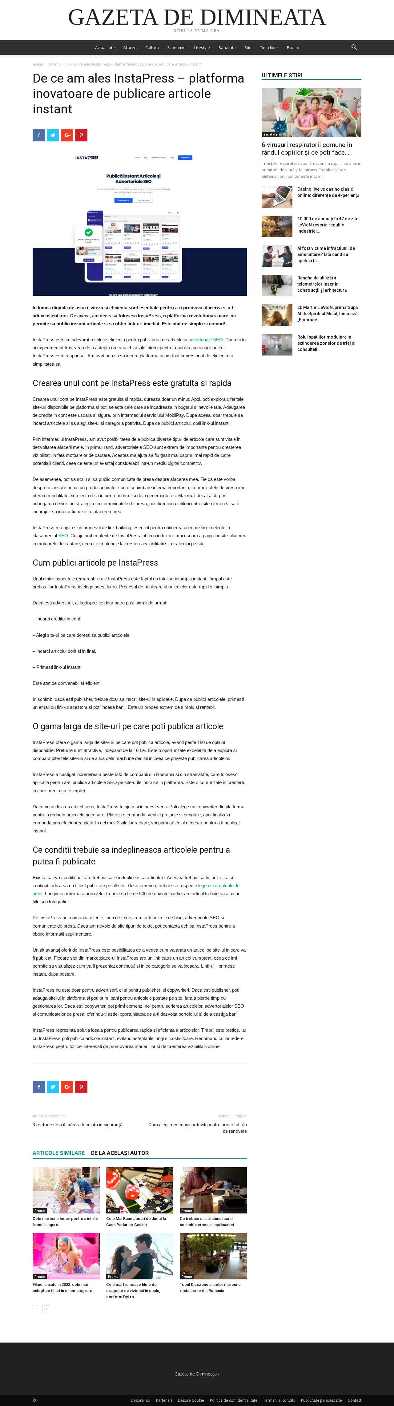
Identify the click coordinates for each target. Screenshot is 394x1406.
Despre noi (140, 1400)
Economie (176, 47)
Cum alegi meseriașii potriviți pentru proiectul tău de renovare (197, 1128)
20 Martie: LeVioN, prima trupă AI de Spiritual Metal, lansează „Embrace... (327, 313)
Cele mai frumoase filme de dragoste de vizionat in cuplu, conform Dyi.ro (133, 1290)
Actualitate (105, 47)
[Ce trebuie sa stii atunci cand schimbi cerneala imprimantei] (213, 1190)
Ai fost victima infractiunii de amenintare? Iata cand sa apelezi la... (326, 254)
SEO (63, 535)
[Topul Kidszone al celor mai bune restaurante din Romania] (213, 1256)
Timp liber (269, 47)
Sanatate (227, 47)
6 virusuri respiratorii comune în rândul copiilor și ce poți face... (307, 148)
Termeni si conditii (279, 1400)
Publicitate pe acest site (321, 1400)
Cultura (152, 47)
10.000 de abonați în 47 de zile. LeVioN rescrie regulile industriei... (328, 225)
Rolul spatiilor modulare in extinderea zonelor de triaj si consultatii (326, 343)
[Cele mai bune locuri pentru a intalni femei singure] (66, 1190)
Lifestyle (202, 47)
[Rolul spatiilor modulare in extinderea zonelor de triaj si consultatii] (277, 345)
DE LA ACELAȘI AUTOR (120, 1153)
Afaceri (130, 47)
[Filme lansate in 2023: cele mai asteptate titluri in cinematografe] (66, 1256)
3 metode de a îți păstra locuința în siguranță (78, 1125)
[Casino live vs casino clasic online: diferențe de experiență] (277, 197)
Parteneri (164, 1400)
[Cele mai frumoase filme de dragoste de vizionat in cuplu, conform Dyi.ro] (139, 1256)
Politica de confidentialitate (233, 1400)
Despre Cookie (191, 1400)
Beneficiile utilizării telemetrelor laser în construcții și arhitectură (322, 284)
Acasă (38, 64)
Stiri (247, 47)
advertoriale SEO (205, 339)
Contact (354, 1400)
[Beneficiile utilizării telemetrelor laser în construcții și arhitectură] (277, 285)
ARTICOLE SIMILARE (59, 1153)
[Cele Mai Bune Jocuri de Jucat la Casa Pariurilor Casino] (139, 1190)
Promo (293, 47)
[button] (354, 48)
